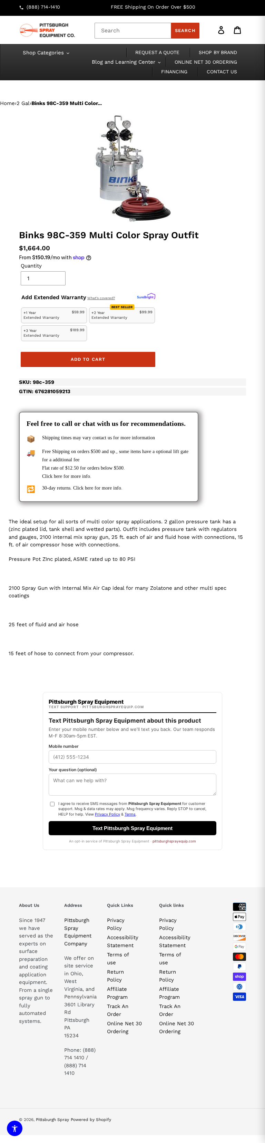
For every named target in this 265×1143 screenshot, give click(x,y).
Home (7, 103)
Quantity (31, 266)
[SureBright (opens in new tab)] (146, 296)
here (58, 476)
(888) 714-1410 (43, 7)
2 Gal (23, 103)
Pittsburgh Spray (52, 1119)
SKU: (36, 382)
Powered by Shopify (91, 1119)
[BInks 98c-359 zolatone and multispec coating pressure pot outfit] (132, 168)
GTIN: (44, 391)
